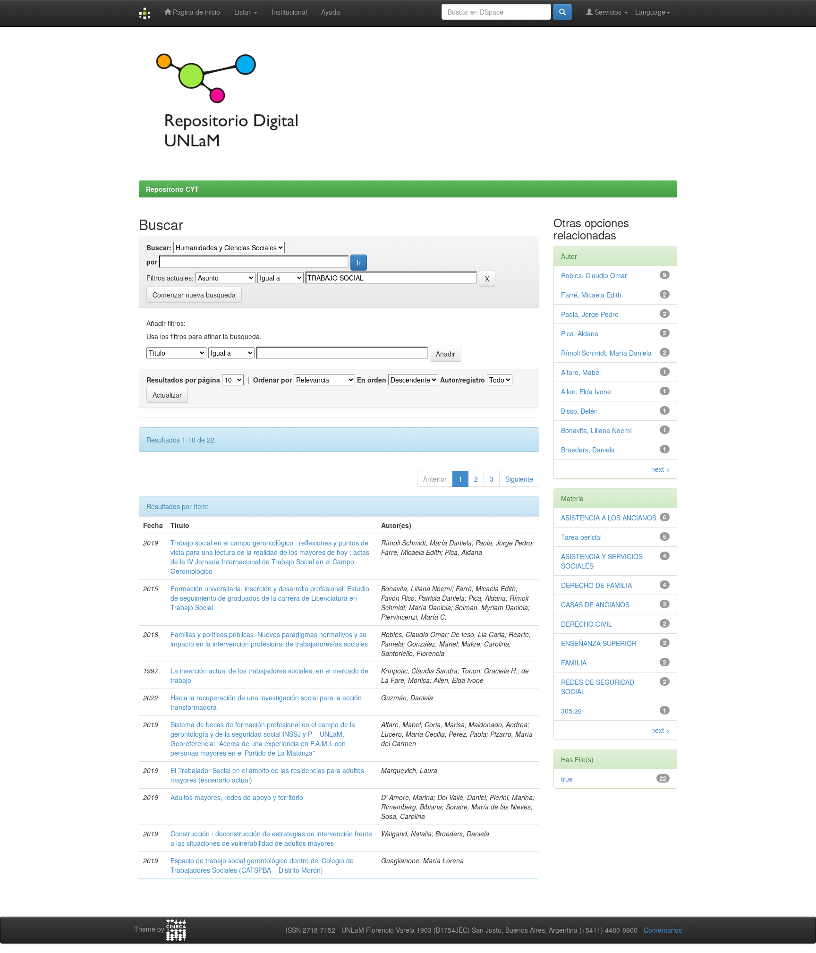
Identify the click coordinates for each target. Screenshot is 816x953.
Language (650, 12)
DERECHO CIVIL (586, 624)
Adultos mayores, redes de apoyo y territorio (236, 797)
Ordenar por (272, 379)
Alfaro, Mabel (581, 372)
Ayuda (330, 12)
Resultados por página (183, 379)
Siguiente (519, 479)
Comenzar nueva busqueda (194, 294)
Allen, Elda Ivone (586, 391)
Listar (243, 12)
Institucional (289, 12)
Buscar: (158, 247)
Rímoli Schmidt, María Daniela (606, 352)
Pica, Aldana (579, 333)
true (567, 778)
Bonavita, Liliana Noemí (596, 430)
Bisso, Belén (579, 411)
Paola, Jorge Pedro (590, 314)
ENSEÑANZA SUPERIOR (599, 643)
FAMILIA (573, 662)
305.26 (571, 710)
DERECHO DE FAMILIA (596, 585)
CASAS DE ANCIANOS (595, 604)
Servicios (608, 12)
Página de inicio (195, 12)
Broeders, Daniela (588, 449)
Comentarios (663, 930)
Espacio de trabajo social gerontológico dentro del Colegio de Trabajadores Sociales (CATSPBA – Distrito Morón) (262, 865)
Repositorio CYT (172, 189)
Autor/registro (462, 379)
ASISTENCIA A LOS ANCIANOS (608, 517)
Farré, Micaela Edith (591, 294)
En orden (371, 379)
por (151, 261)
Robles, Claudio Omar (594, 275)
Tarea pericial (581, 537)
